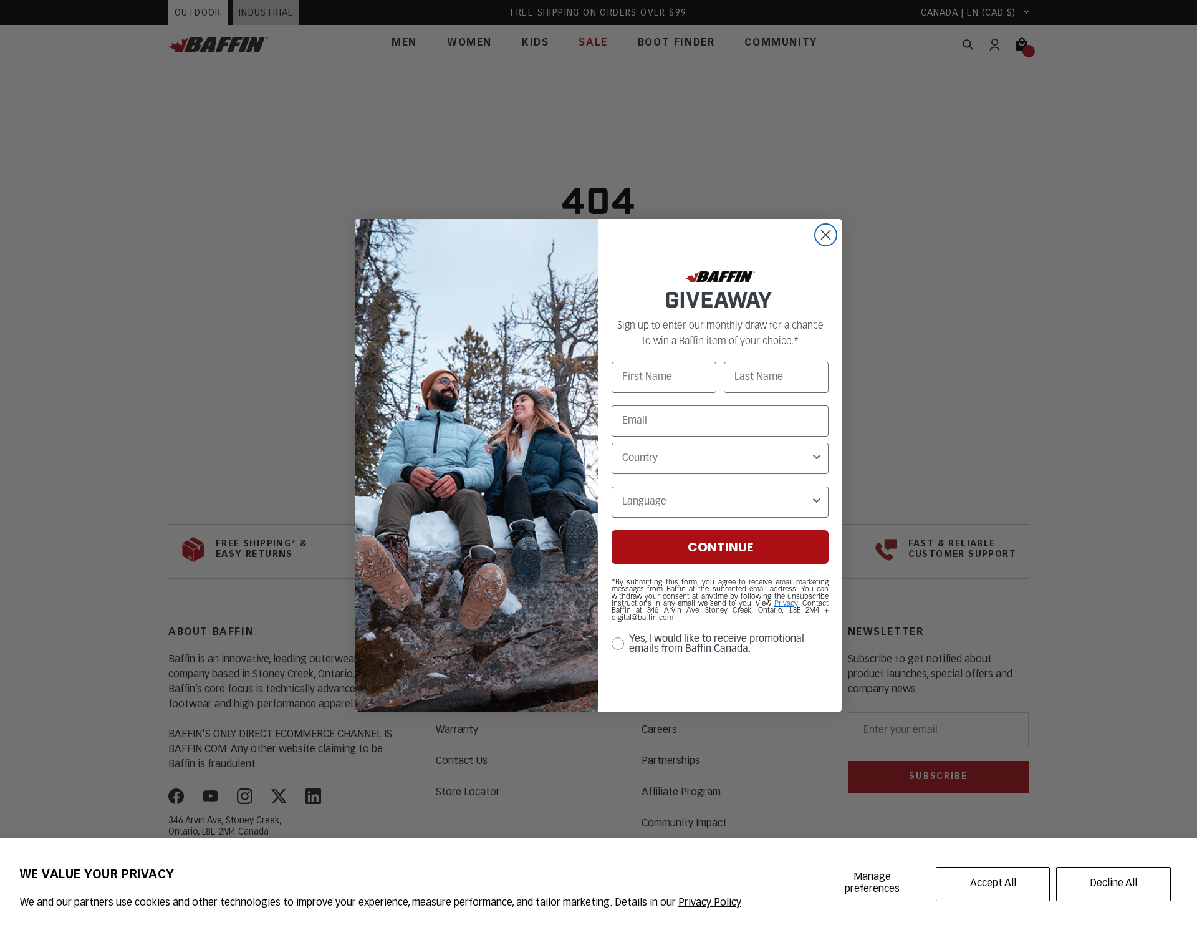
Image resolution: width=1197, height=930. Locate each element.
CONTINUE (720, 547)
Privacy (786, 604)
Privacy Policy (709, 903)
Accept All (993, 884)
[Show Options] (816, 458)
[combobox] (716, 458)
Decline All (1113, 884)
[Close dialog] (826, 235)
